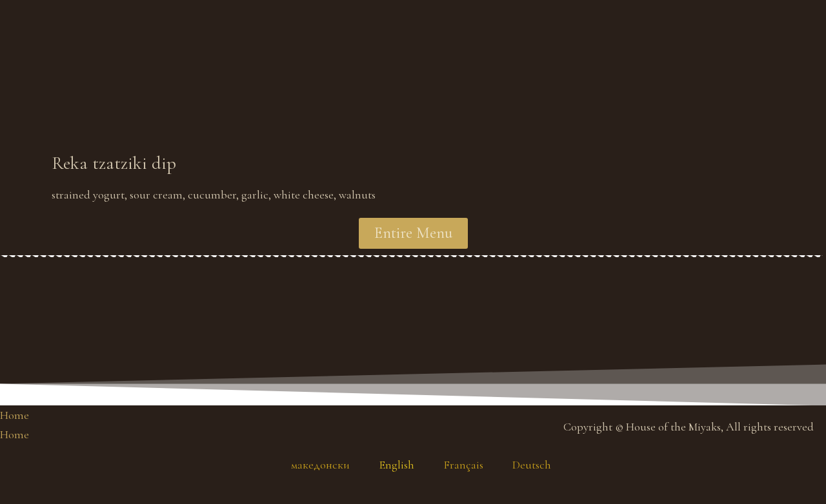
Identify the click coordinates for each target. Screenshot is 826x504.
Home (14, 415)
